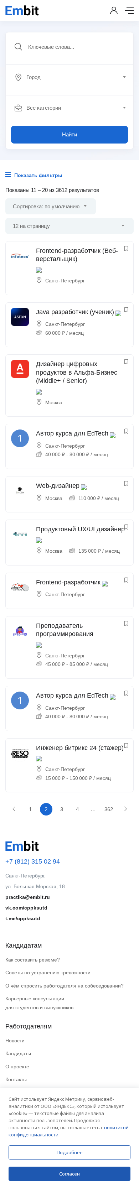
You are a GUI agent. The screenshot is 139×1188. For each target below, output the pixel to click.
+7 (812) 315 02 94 (32, 861)
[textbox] (69, 77)
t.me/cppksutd (22, 918)
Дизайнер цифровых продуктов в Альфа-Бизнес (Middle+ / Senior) (76, 372)
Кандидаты (18, 1053)
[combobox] (73, 77)
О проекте (17, 1066)
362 (108, 809)
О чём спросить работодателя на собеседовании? (64, 986)
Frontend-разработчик (68, 582)
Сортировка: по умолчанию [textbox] (46, 206)
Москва (53, 402)
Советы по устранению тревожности (48, 972)
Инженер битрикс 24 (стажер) (80, 747)
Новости (15, 1040)
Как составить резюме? (32, 960)
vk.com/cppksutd (26, 908)
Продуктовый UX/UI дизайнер (80, 529)
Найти (69, 134)
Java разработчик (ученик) (75, 312)
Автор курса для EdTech (72, 433)
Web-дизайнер (57, 485)
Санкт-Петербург (65, 280)
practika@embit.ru (27, 897)
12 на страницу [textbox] (31, 226)
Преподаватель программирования (64, 629)
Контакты (16, 1079)
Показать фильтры (37, 175)
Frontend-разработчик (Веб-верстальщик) (77, 254)
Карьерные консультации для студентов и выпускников (39, 1003)
